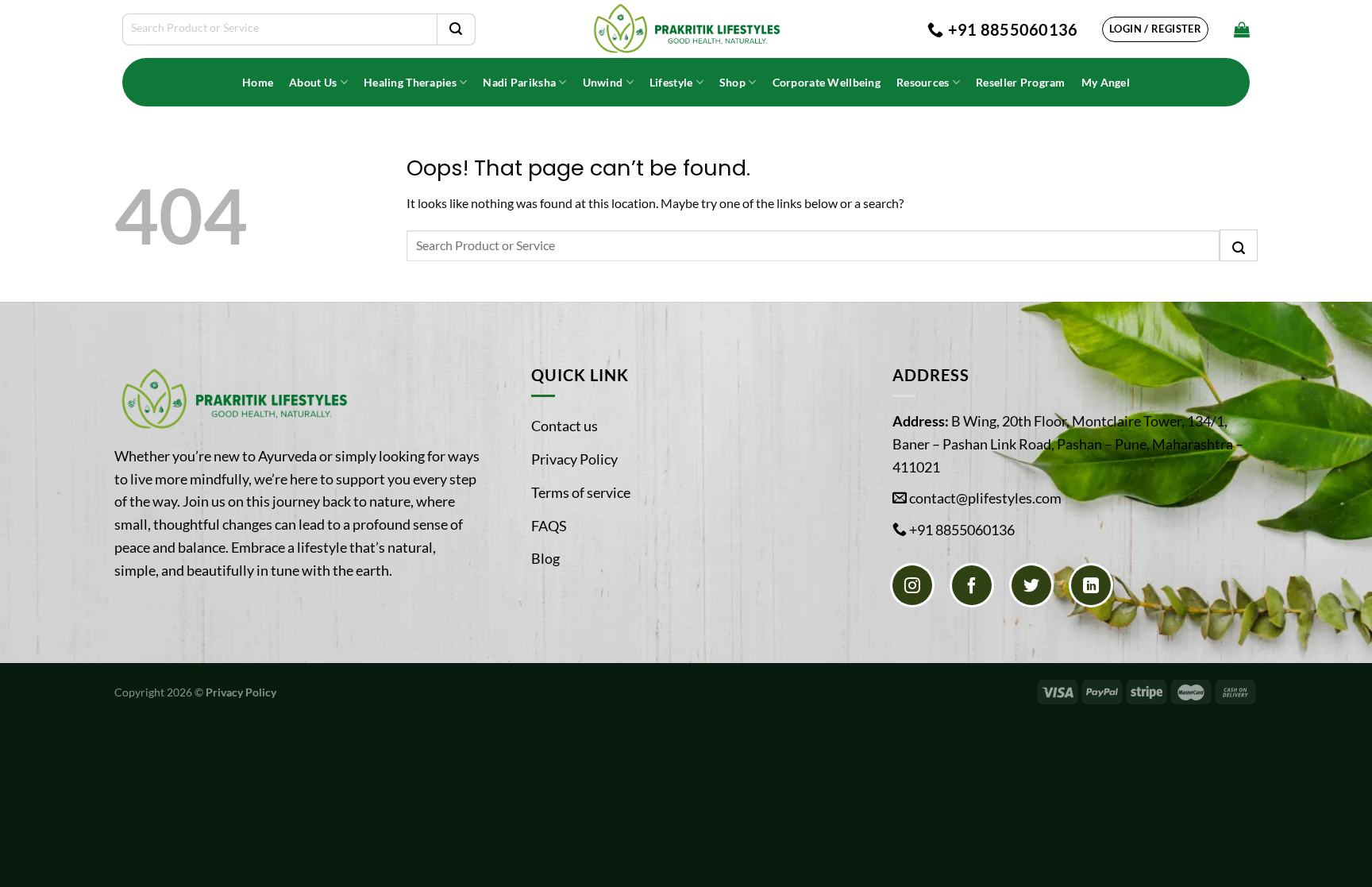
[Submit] (456, 29)
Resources (923, 82)
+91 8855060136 (962, 529)
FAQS (549, 525)
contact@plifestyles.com (985, 498)
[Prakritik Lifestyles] (686, 29)
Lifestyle (671, 82)
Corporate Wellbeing (827, 82)
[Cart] (1242, 29)
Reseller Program (1021, 82)
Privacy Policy (574, 459)
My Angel (1105, 82)
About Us (313, 82)
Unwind (603, 82)
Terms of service (580, 492)
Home (257, 82)
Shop (732, 82)
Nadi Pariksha (519, 82)
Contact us (564, 425)
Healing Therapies (410, 82)
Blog (545, 558)
